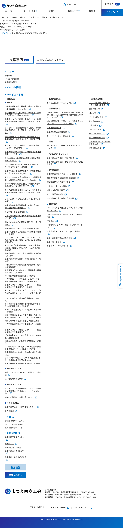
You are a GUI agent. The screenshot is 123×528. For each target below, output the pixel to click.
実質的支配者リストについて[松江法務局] (63, 231)
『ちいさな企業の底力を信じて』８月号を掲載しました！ (65, 209)
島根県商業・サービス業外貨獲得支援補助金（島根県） (23, 254)
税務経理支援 (55, 99)
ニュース (8, 11)
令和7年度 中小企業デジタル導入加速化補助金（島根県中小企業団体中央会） (22, 358)
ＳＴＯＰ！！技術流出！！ (57, 246)
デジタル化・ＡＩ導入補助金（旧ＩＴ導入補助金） (23, 200)
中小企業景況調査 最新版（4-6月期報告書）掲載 (65, 215)
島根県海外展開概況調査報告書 (59, 237)
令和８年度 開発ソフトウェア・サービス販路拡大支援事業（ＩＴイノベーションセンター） (23, 292)
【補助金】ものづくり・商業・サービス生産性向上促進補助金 (23, 336)
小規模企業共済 (95, 129)
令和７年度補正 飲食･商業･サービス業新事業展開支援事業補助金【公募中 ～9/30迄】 (23, 178)
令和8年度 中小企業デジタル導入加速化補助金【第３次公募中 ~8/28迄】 (22, 165)
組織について (14, 433)
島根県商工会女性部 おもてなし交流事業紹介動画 (65, 162)
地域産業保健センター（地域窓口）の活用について (65, 146)
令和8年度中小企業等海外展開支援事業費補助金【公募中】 (22, 159)
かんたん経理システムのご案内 (59, 102)
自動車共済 (93, 125)
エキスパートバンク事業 (57, 186)
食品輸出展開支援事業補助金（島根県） (21, 276)
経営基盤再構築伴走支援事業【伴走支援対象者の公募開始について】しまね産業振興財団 (23, 316)
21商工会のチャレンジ (14, 427)
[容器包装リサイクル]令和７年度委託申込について (64, 226)
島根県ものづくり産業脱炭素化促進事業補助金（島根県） (23, 233)
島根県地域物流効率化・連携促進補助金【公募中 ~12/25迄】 (23, 152)
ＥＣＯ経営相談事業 (55, 194)
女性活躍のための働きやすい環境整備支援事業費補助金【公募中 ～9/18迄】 (23, 113)
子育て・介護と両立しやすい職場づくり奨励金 (23, 373)
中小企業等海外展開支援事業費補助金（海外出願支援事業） (23, 265)
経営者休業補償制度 (97, 137)
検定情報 (50, 221)
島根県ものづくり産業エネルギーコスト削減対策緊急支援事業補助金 (23, 330)
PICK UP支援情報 (12, 79)
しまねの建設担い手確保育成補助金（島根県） (22, 299)
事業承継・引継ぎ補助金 (15, 211)
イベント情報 (14, 87)
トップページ (6, 32)
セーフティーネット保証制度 (58, 135)
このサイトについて (81, 507)
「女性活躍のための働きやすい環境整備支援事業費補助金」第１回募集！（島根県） (23, 347)
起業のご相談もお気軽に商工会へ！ (19, 397)
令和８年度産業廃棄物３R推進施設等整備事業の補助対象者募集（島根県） (22, 305)
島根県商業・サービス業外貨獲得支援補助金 (23, 228)
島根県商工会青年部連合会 (15, 451)
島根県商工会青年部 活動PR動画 (60, 157)
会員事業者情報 (11, 82)
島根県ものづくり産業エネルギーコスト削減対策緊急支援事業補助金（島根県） (23, 285)
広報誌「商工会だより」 (15, 421)
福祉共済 (92, 113)
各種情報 (53, 204)
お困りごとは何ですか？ (50, 59)
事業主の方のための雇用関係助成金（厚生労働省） (23, 223)
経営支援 (11, 99)
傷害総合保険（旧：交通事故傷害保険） (100, 142)
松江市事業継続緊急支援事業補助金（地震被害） (23, 325)
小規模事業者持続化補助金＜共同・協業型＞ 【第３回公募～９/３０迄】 (24, 107)
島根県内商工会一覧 (13, 447)
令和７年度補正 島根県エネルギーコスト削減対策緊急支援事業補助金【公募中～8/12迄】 (23, 191)
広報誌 (51, 11)
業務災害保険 (94, 121)
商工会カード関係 (54, 242)
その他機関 (9, 411)
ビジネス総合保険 (96, 117)
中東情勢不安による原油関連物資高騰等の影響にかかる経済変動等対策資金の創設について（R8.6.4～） (65, 114)
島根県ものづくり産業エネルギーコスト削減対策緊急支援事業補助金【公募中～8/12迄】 (23, 120)
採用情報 (92, 11)
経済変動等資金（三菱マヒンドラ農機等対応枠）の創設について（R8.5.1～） (65, 122)
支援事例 (111, 4)
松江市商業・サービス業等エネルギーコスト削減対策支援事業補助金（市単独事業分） (23, 280)
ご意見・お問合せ (37, 507)
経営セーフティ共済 (97, 133)
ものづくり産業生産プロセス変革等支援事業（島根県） (23, 310)
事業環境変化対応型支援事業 (58, 182)
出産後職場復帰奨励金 (14, 379)
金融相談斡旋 (55, 108)
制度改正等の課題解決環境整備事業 (61, 178)
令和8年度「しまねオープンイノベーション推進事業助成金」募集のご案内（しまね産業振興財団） (23, 239)
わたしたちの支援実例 (14, 424)
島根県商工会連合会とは (15, 437)
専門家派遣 (54, 170)
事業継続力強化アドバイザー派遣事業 (62, 174)
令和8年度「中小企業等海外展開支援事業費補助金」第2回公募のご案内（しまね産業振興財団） (22, 247)
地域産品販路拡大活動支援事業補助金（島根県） (23, 342)
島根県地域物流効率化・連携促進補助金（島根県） (23, 260)
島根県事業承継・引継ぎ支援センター (20, 407)
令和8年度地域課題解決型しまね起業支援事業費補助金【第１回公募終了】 (22, 184)
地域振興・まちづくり (58, 154)
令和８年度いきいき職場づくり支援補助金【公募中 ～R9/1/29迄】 (22, 146)
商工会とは (9, 443)
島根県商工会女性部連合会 (15, 457)
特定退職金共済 (95, 148)
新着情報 (8, 75)
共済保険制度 (97, 99)
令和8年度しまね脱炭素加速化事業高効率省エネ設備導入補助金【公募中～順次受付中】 (23, 137)
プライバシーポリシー (57, 507)
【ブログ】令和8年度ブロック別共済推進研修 (99, 103)
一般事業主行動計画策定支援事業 (60, 198)
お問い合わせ (112, 12)
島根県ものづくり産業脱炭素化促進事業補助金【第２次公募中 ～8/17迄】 (23, 172)
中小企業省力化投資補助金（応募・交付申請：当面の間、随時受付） (22, 206)
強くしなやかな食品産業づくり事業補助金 (22, 321)
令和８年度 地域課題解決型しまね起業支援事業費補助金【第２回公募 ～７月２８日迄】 (23, 130)
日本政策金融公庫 (54, 127)
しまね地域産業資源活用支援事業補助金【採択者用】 (23, 216)
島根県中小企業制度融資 (57, 131)
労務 (51, 141)
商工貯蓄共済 (94, 109)
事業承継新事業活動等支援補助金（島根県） (23, 363)
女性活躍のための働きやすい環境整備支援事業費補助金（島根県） (23, 271)
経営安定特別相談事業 (56, 190)
